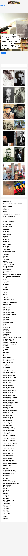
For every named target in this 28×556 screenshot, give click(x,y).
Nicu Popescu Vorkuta (8, 362)
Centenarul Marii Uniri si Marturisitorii (11, 214)
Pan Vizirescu (6, 365)
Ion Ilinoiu (5, 292)
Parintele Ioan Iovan (7, 413)
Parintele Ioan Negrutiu (8, 417)
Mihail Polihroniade (7, 332)
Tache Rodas (6, 493)
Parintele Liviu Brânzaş (8, 427)
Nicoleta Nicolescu (7, 360)
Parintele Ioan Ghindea (8, 412)
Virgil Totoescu (6, 520)
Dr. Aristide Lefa (6, 238)
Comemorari (5, 218)
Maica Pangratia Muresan (8, 312)
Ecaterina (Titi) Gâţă (7, 248)
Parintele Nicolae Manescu (9, 442)
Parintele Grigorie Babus (8, 400)
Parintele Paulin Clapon (8, 445)
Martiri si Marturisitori (8, 322)
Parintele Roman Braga (8, 448)
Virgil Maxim (5, 518)
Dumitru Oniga (6, 246)
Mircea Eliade (6, 334)
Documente (5, 236)
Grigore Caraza (6, 277)
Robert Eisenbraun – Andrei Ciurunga (11, 483)
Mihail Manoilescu (7, 331)
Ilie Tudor (5, 279)
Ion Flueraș (5, 289)
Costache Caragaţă (7, 234)
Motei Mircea (6, 347)
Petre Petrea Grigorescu (8, 467)
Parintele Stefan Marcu (8, 453)
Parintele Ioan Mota (7, 415)
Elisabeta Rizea (6, 249)
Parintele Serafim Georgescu (9, 450)
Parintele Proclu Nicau (8, 447)
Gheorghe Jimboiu (7, 272)
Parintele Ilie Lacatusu (8, 408)
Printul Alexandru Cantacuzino (10, 472)
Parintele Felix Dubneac (8, 392)
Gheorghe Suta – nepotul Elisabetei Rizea (12, 274)
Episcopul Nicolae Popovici (9, 251)
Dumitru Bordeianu (7, 243)
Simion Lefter (6, 490)
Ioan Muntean (6, 284)
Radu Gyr (5, 477)
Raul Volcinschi (6, 480)
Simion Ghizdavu (6, 488)
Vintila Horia (5, 515)
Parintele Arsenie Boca (8, 370)
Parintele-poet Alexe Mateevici (10, 463)
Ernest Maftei (6, 254)
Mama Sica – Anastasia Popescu (10, 316)
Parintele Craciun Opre (8, 382)
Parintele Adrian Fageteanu (9, 369)
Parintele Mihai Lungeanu (8, 432)
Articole (4, 204)
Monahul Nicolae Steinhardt (9, 344)
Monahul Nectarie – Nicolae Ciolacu (11, 342)
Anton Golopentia (7, 201)
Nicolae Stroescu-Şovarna (9, 359)
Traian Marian (6, 498)
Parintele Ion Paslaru (7, 422)
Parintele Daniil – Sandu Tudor (10, 384)
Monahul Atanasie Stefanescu (10, 341)
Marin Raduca (6, 319)
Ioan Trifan (5, 287)
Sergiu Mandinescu (7, 485)
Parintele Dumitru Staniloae (9, 390)
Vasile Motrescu (6, 510)
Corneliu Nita (6, 231)
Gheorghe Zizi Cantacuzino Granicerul (11, 276)
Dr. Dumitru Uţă (6, 239)
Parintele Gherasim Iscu (8, 399)
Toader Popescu (6, 496)
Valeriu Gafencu (6, 503)
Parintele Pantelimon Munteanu (10, 443)
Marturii (4, 324)
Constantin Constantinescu (9, 221)
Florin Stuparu (6, 259)
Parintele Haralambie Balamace (10, 402)
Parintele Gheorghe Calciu (9, 395)
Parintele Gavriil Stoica (8, 394)
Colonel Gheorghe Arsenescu (9, 216)
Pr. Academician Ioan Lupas (9, 470)
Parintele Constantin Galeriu (9, 375)
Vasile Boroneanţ (7, 505)
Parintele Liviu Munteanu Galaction (11, 428)
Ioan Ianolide (6, 281)
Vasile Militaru (6, 508)
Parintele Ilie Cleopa (7, 405)
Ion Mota (5, 294)
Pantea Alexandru (7, 367)
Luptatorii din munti (7, 306)
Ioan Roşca (5, 286)
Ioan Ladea (5, 282)
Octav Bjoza (5, 364)
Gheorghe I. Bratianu (7, 271)
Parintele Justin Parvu (8, 425)
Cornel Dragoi (6, 229)
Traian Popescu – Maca (8, 500)
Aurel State (5, 208)
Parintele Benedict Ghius (8, 374)
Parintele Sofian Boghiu (8, 452)
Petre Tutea (5, 468)
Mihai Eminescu (6, 327)
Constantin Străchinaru (8, 228)
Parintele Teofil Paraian (8, 455)
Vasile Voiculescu (6, 513)
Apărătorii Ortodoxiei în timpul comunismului (13, 203)
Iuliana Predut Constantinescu (10, 302)
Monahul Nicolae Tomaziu (9, 345)
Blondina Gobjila (6, 213)
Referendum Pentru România (9, 482)
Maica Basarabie (6, 307)
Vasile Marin (5, 506)
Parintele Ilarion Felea (8, 404)
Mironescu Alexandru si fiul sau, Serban (12, 337)
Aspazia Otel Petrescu (8, 206)
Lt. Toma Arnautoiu (7, 304)
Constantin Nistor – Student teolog (11, 223)
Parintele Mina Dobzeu (8, 433)
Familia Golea (6, 256)
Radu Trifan (5, 478)
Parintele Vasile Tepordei (8, 458)
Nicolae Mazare (6, 355)
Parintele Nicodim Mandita (9, 435)
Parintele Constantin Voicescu (9, 380)
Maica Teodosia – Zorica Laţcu (10, 314)
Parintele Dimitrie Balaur (8, 385)
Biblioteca (5, 211)
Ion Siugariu (5, 297)
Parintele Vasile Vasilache (9, 460)
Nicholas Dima (6, 352)
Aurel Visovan (6, 209)
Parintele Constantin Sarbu (9, 379)
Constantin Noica (7, 224)
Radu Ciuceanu (6, 475)
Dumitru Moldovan (7, 244)
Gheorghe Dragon (7, 269)
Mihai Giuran (5, 329)
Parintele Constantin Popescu (9, 377)
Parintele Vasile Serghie (8, 457)
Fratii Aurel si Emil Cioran (8, 262)
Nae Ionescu (5, 349)
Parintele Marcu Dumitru (8, 430)
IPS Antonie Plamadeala (8, 299)
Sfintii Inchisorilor (7, 486)
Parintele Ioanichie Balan (8, 418)
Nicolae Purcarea (7, 357)
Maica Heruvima (6, 309)
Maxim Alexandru (7, 326)
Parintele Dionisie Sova (8, 389)
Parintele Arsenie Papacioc (9, 372)
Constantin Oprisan (7, 226)
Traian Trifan (6, 501)
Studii (4, 491)
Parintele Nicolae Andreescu (9, 437)
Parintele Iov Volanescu (8, 423)
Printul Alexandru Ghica (8, 473)
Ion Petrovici (5, 296)
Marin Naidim (6, 317)
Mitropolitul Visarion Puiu (8, 339)
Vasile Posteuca (6, 511)
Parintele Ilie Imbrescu (8, 407)
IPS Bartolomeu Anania (8, 301)
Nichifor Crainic (6, 350)
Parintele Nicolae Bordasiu (9, 438)
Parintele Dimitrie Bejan (8, 387)
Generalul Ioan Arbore (8, 266)
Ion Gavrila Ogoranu (7, 291)
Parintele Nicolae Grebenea (9, 440)
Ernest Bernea (6, 253)
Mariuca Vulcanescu (7, 321)
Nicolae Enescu (6, 354)
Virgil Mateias (6, 516)
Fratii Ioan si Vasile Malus (8, 264)
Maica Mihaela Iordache (8, 311)
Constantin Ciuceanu (7, 219)
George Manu (6, 267)
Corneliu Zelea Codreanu (8, 233)
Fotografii (5, 261)
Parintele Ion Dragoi (7, 420)
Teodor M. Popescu (7, 495)
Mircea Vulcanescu (7, 335)
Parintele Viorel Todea (8, 462)
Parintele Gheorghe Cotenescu (10, 397)
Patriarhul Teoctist (7, 465)
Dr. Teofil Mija (6, 241)
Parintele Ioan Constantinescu (10, 410)
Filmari (4, 257)
